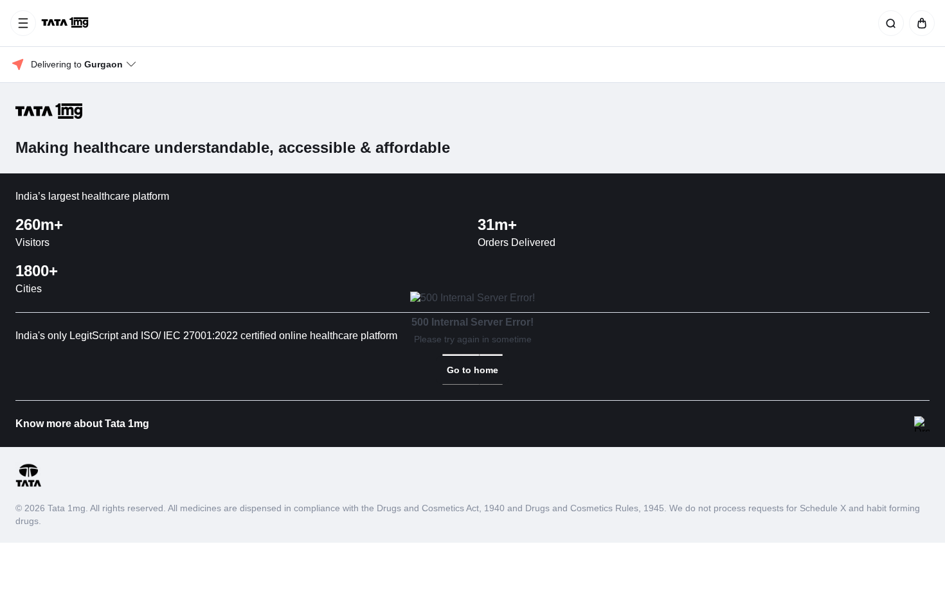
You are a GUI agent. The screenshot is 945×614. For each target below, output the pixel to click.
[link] (473, 370)
